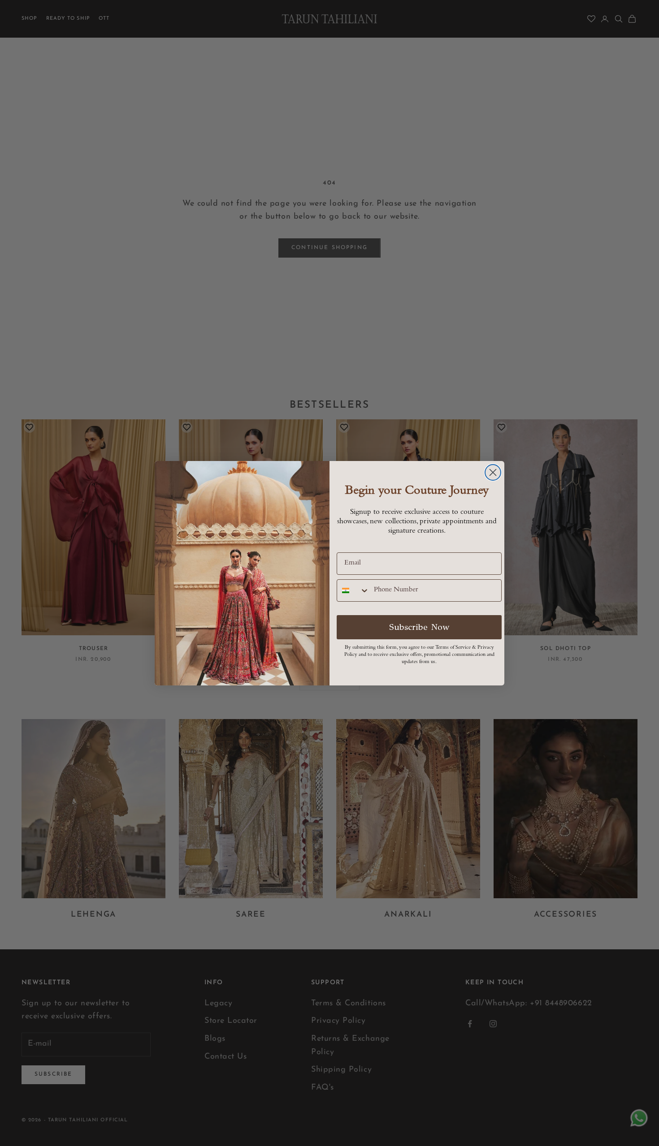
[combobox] (353, 590)
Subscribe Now (419, 627)
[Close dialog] (493, 472)
